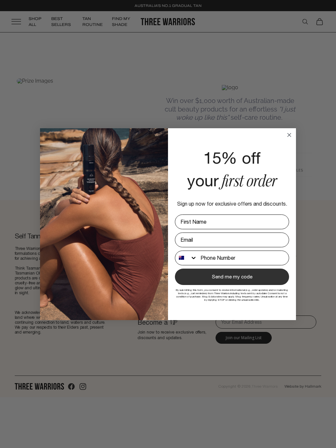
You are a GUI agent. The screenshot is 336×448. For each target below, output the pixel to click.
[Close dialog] (289, 135)
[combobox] (186, 258)
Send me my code (232, 276)
